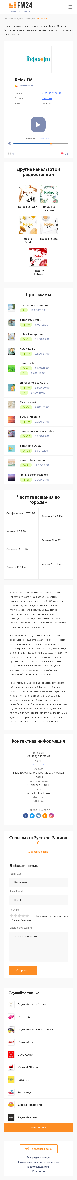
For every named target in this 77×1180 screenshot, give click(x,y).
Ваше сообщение (20, 927)
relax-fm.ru (38, 764)
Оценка (14, 910)
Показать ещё (38, 1127)
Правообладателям (39, 1166)
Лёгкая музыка (51, 93)
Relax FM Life (49, 238)
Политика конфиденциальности (38, 1162)
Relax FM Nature (49, 208)
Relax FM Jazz (27, 207)
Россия (47, 98)
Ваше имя (15, 873)
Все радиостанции (38, 1157)
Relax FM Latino (38, 272)
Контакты (38, 1171)
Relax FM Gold (27, 240)
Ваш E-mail (16, 891)
